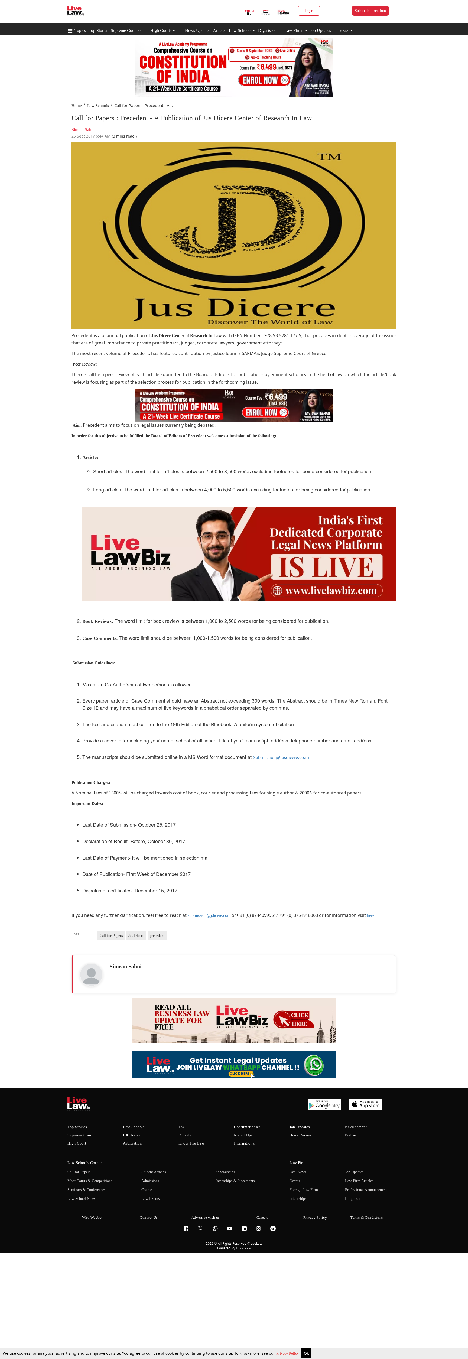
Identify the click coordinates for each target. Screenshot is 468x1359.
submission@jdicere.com (209, 915)
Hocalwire (243, 1248)
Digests (264, 30)
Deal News (298, 1172)
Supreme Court (124, 30)
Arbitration (132, 1143)
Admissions (150, 1181)
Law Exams (150, 1199)
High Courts (160, 30)
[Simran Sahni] (91, 975)
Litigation (352, 1199)
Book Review (301, 1135)
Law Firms (293, 30)
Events (295, 1181)
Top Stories (98, 30)
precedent (157, 936)
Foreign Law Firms (304, 1190)
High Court (76, 1143)
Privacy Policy (288, 1353)
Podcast (351, 1135)
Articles (219, 30)
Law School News (81, 1199)
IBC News (131, 1135)
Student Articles (153, 1172)
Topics (80, 30)
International (245, 1143)
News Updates (197, 30)
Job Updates (320, 30)
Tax (181, 1127)
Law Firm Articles (359, 1181)
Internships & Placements (235, 1181)
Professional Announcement (366, 1190)
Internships (298, 1199)
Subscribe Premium (370, 11)
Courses (147, 1190)
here (370, 915)
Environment (356, 1127)
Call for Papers (111, 936)
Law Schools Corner (84, 1163)
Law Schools (240, 30)
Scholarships (225, 1172)
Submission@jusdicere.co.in (281, 757)
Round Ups (243, 1135)
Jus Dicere (136, 936)
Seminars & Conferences (86, 1190)
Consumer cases (247, 1127)
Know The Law (191, 1143)
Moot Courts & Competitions (89, 1181)
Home (77, 105)
